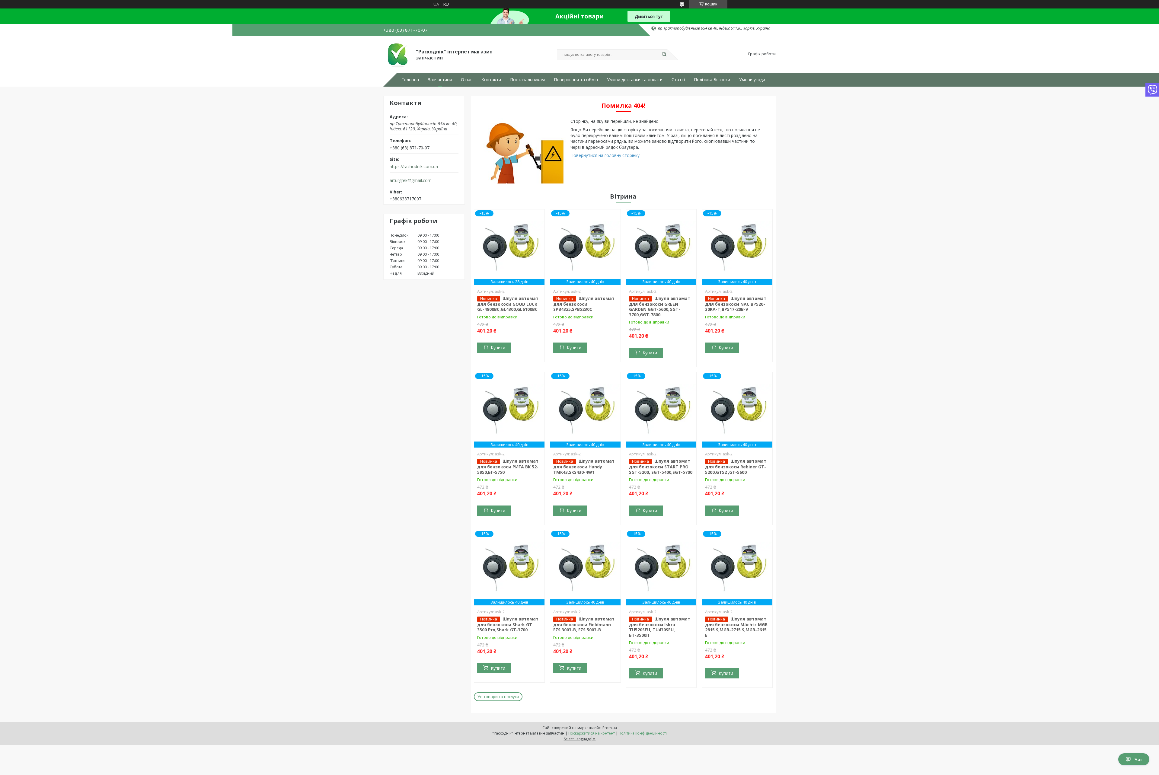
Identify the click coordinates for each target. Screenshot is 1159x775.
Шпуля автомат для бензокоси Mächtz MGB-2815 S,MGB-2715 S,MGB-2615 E (737, 627)
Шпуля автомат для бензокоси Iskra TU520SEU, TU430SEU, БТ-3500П (659, 627)
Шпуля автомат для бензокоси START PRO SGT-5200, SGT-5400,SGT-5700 (660, 466)
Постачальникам (527, 80)
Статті (678, 80)
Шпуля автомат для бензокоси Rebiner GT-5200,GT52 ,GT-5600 (735, 466)
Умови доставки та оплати (635, 80)
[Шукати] (664, 54)
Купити (498, 347)
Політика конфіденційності (643, 733)
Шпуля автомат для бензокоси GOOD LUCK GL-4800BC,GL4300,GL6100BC (507, 303)
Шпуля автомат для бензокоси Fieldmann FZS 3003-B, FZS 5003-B (584, 624)
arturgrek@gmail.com (411, 180)
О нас (466, 80)
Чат (1138, 759)
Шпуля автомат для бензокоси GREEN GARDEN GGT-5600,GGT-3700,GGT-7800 (659, 306)
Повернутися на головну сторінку (605, 155)
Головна (410, 80)
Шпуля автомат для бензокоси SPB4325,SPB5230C (584, 303)
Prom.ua (609, 727)
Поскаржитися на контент (591, 733)
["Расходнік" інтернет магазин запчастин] (396, 54)
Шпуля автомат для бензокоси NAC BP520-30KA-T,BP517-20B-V (735, 303)
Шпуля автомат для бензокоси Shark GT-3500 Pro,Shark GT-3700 (507, 624)
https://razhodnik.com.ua (414, 166)
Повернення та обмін (576, 80)
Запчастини (440, 80)
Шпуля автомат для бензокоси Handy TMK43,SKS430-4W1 (584, 466)
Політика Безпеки (712, 80)
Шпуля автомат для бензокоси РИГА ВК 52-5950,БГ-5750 (507, 466)
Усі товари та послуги (498, 696)
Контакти (491, 80)
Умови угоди (752, 80)
